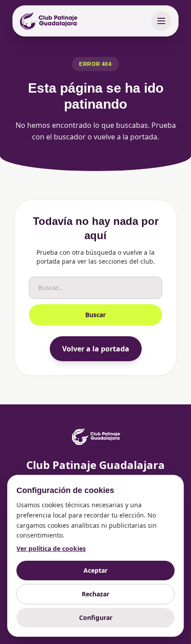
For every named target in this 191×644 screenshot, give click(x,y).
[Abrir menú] (161, 21)
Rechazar (95, 594)
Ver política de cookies (51, 548)
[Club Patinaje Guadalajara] (48, 21)
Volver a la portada (95, 349)
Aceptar (95, 570)
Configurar (95, 617)
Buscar (95, 314)
